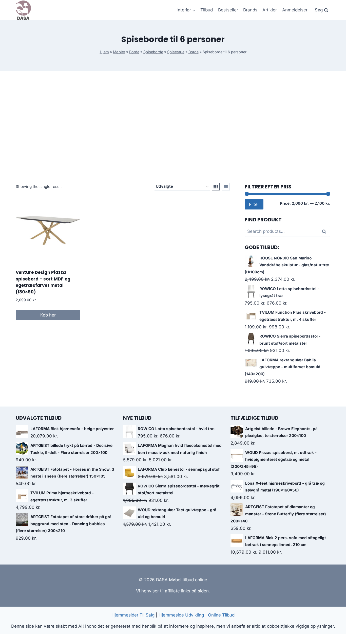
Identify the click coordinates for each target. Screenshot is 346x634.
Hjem (104, 52)
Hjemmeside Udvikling (181, 615)
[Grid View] (216, 186)
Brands (250, 9)
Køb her (48, 315)
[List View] (226, 186)
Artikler (269, 9)
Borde (134, 52)
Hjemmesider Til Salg (133, 615)
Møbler (119, 52)
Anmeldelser (294, 9)
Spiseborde (153, 52)
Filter (254, 204)
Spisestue (175, 52)
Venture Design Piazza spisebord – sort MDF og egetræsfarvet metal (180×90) (43, 282)
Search (325, 231)
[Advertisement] (173, 127)
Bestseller (228, 9)
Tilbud (206, 9)
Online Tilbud (221, 615)
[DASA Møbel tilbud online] (23, 10)
